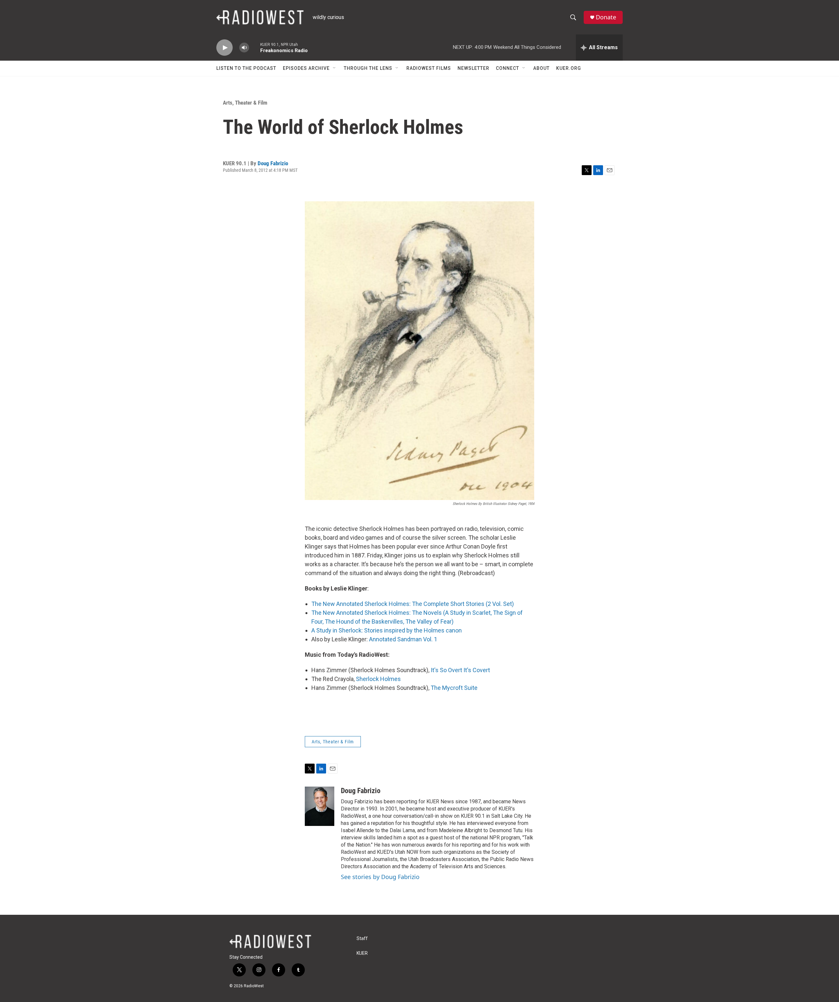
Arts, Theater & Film (245, 102)
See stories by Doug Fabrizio (380, 877)
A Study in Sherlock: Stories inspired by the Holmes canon (386, 630)
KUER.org (568, 68)
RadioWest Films (428, 68)
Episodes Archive (306, 68)
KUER (362, 953)
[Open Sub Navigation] (334, 68)
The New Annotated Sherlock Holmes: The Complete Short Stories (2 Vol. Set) (412, 603)
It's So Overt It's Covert (460, 670)
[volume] (244, 47)
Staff (362, 938)
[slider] (255, 47)
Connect (507, 68)
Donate (606, 17)
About (541, 68)
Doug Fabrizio (273, 163)
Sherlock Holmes (378, 678)
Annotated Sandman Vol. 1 (403, 639)
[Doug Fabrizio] (319, 806)
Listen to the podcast (246, 68)
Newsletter (473, 68)
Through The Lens (368, 68)
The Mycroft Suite (454, 687)
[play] (224, 47)
